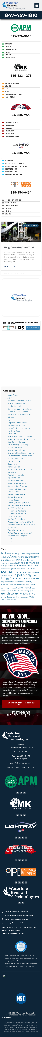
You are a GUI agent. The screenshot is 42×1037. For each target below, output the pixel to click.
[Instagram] (26, 838)
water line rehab (8, 600)
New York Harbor (15, 448)
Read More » (11, 267)
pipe (33, 572)
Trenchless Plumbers (17, 514)
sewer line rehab (27, 585)
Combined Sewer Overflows (20, 409)
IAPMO (11, 417)
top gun (29, 591)
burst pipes (28, 554)
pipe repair (15, 578)
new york (5, 566)
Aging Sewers (13, 395)
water (32, 596)
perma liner (10, 571)
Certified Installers (15, 406)
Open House (13, 464)
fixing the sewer (23, 557)
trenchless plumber (10, 597)
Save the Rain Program (17, 486)
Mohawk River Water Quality (20, 436)
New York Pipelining (16, 450)
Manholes (12, 434)
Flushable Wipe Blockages (19, 414)
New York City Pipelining (18, 445)
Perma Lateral (14, 467)
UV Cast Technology (16, 519)
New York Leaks (29, 566)
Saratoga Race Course (17, 483)
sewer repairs (14, 590)
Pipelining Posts (14, 478)
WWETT (11, 541)
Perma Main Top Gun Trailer (20, 470)
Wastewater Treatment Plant (20, 522)
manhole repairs (8, 563)
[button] (36, 5)
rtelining (27, 581)
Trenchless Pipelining (17, 511)
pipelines (9, 575)
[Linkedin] (21, 793)
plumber (27, 578)
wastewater (24, 597)
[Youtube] (24, 793)
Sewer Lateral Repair (16, 494)
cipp (11, 556)
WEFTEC (11, 538)
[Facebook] (17, 793)
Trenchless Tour (15, 516)
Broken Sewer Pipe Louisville (20, 401)
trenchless (8, 593)
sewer (5, 584)
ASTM (10, 398)
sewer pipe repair (8, 588)
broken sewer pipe (12, 553)
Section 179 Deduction (17, 489)
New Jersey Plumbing (17, 442)
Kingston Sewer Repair (17, 423)
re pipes (4, 582)
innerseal (11, 560)
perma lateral (30, 569)
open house (21, 569)
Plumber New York (16, 481)
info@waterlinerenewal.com (23, 763)
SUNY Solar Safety (15, 508)
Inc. (9, 420)
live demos (28, 560)
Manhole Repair (14, 431)
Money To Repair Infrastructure (21, 439)
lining (18, 559)
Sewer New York (15, 497)
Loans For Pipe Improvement (20, 428)
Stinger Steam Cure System (19, 505)
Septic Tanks (13, 492)
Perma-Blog (13, 472)
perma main (26, 572)
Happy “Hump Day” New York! (19, 247)
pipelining (22, 575)
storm (23, 591)
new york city (16, 566)
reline (35, 578)
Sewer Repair (13, 500)
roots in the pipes (15, 582)
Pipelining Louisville (16, 475)
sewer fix (14, 584)
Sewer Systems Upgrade (18, 503)
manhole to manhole (27, 562)
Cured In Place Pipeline (18, 412)
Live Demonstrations (16, 426)
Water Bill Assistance (16, 530)
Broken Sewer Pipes (16, 403)
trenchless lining (25, 593)
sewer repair (24, 587)
